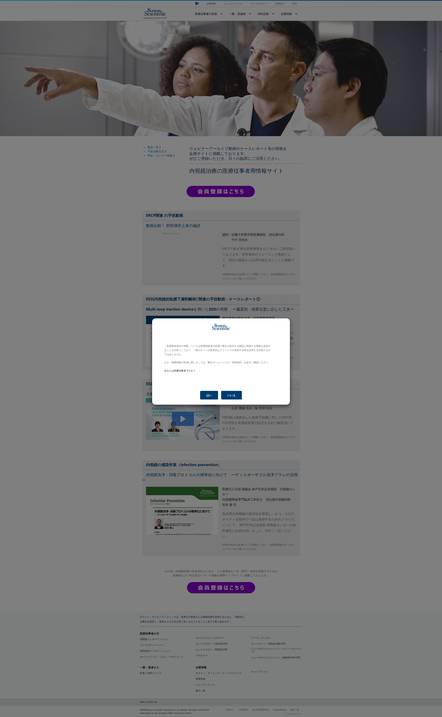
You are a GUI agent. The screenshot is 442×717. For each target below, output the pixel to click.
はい (209, 395)
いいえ (231, 395)
